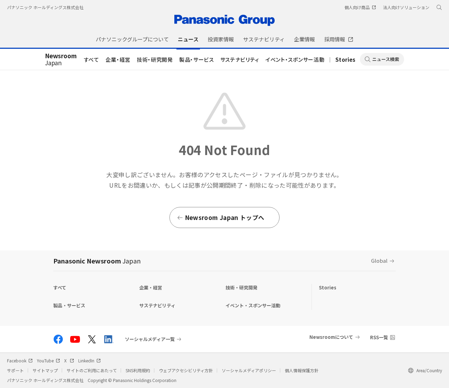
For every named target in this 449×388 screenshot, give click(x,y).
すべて (91, 59)
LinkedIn (86, 360)
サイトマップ (45, 370)
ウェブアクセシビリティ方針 (186, 370)
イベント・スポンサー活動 (295, 59)
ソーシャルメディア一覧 (150, 339)
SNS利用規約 (138, 370)
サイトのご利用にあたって (92, 370)
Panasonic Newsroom (97, 260)
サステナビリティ (239, 59)
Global (379, 260)
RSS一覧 (379, 337)
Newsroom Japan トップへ (224, 217)
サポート (15, 370)
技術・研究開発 (155, 59)
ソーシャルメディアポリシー (249, 370)
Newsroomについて (331, 337)
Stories (345, 59)
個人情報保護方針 (302, 370)
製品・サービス (196, 59)
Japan (61, 59)
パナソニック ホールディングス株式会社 (45, 7)
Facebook (16, 360)
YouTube (45, 360)
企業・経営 (118, 59)
